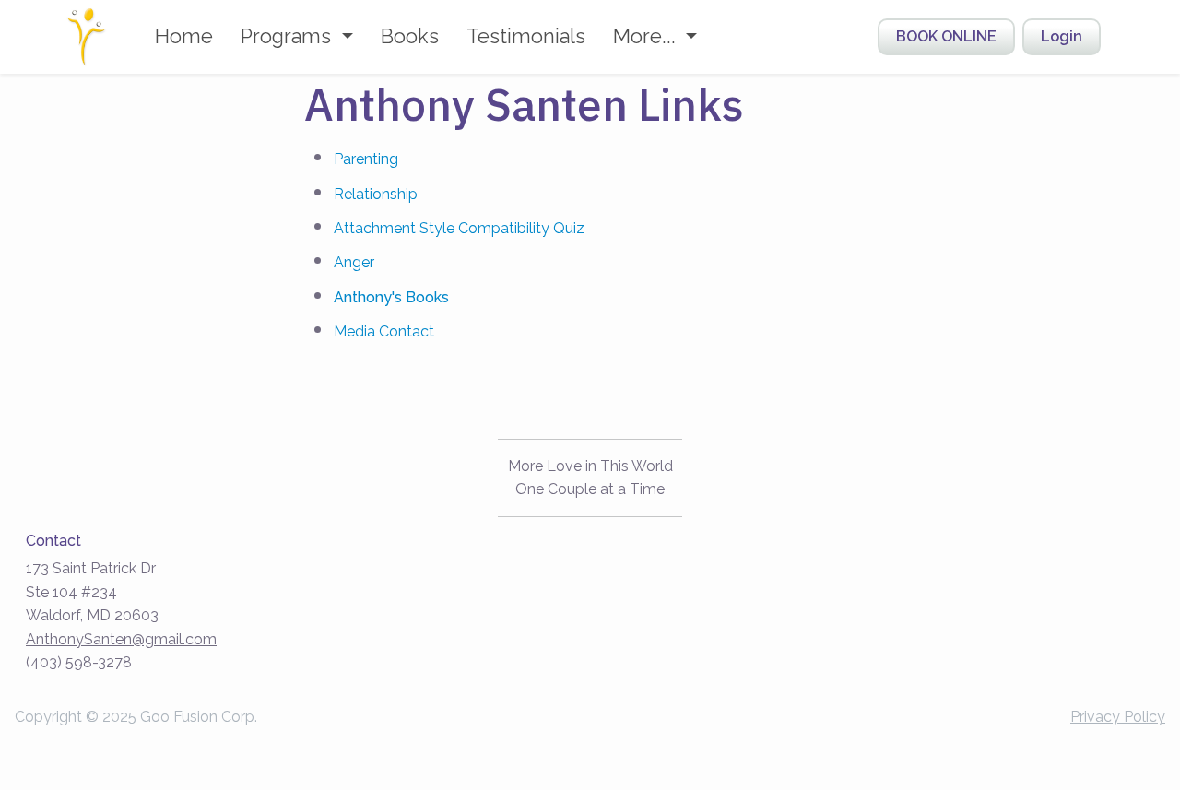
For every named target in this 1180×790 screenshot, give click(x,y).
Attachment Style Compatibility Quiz (459, 228)
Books (410, 36)
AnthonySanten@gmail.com (121, 639)
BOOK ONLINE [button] (946, 36)
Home (184, 36)
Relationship (376, 194)
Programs (288, 36)
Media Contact (384, 331)
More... (647, 36)
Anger (354, 262)
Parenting (366, 159)
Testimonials (525, 36)
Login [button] (1061, 36)
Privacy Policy (1117, 716)
